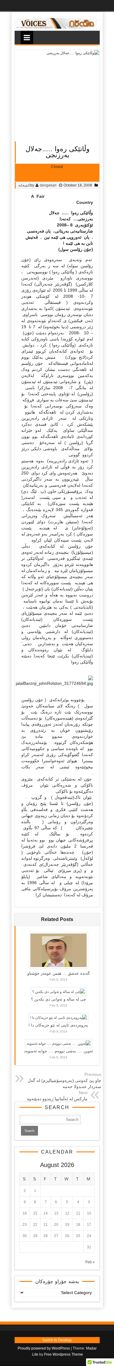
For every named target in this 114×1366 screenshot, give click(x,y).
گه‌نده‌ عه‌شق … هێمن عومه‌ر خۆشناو (58, 973)
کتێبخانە (24, 185)
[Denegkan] (57, 27)
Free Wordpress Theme (63, 1354)
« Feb (90, 1262)
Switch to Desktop (57, 1340)
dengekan (48, 185)
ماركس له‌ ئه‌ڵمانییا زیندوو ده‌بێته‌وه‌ (57, 1098)
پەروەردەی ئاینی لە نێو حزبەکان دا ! (58, 1025)
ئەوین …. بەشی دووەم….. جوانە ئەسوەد (58, 1051)
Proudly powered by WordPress (44, 1348)
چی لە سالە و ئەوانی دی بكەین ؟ (58, 999)
